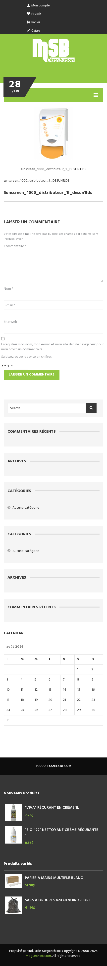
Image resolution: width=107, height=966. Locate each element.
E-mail (9, 305)
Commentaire (15, 246)
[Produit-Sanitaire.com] (53, 50)
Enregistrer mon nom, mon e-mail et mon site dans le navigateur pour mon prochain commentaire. (52, 347)
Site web (10, 322)
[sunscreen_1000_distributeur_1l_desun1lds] (53, 133)
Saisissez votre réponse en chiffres (26, 356)
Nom (8, 288)
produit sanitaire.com (53, 766)
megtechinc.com (38, 956)
